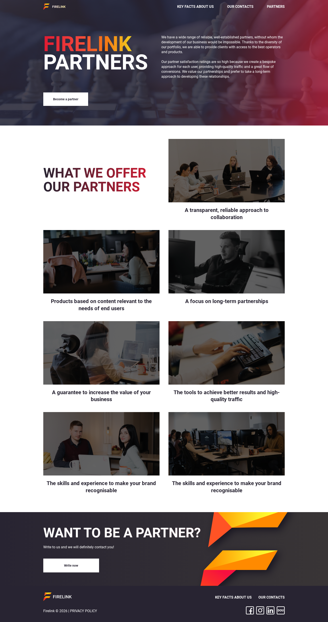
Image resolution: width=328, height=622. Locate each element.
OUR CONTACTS (240, 6)
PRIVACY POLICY (83, 611)
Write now (71, 565)
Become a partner (65, 99)
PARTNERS (276, 6)
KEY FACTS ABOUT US (195, 6)
